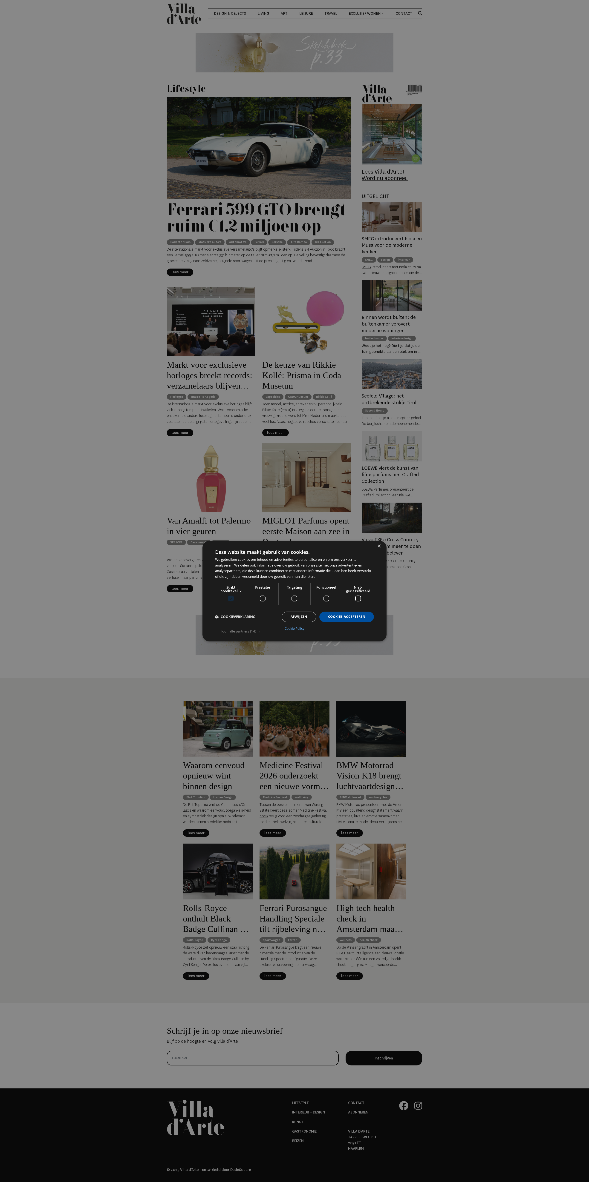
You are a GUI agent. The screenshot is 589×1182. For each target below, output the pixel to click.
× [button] (379, 546)
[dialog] (294, 591)
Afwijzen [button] (299, 616)
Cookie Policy (294, 629)
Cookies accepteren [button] (346, 616)
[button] (297, 631)
